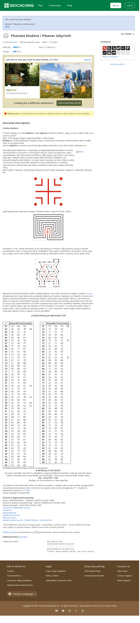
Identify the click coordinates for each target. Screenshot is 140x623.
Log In (130, 5)
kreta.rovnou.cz (9, 517)
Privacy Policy (111, 605)
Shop (69, 5)
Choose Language (23, 593)
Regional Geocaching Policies (20, 585)
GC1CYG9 (25, 490)
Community (55, 5)
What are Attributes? (110, 57)
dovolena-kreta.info (11, 515)
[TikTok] (82, 611)
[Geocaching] (19, 5)
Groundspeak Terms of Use (92, 605)
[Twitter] (76, 611)
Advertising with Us (117, 64)
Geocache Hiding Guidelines (19, 580)
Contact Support (124, 575)
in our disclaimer (82, 113)
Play (40, 5)
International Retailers (94, 575)
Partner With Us (14, 575)
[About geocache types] (6, 35)
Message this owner (32, 42)
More (7, 26)
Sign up (116, 5)
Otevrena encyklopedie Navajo (16, 507)
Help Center (122, 571)
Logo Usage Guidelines (56, 571)
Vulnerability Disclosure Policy (59, 580)
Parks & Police (52, 575)
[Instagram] (69, 611)
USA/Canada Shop (92, 571)
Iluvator (14, 42)
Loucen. (89, 293)
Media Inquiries (124, 580)
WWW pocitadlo (10, 532)
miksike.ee (7, 510)
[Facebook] (56, 611)
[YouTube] (63, 611)
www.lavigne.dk (9, 512)
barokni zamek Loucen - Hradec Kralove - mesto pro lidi (27, 520)
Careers (10, 571)
